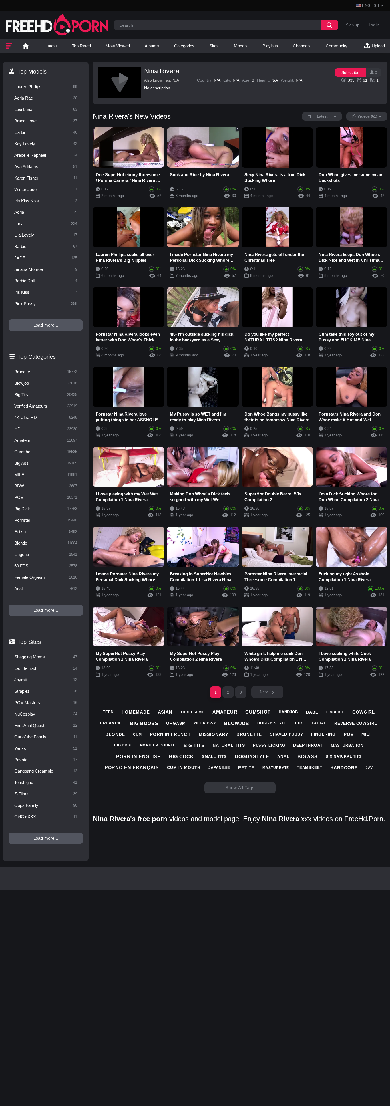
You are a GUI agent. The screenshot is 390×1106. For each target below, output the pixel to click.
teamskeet (309, 767)
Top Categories (36, 357)
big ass (307, 756)
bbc (299, 723)
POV (45, 497)
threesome (192, 712)
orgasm (176, 723)
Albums (152, 45)
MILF (45, 474)
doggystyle (252, 756)
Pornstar (45, 520)
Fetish (45, 531)
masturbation (347, 745)
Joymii (45, 679)
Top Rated (81, 45)
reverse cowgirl (355, 723)
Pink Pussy (45, 303)
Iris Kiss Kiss (45, 200)
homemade (136, 712)
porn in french (170, 734)
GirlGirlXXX (45, 816)
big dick (123, 745)
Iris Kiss (45, 292)
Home (26, 46)
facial (319, 723)
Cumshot (45, 451)
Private (45, 759)
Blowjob (45, 383)
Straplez (45, 691)
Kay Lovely (45, 143)
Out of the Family (45, 736)
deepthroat (308, 745)
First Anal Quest (45, 725)
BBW (45, 486)
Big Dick (45, 508)
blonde (115, 734)
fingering (323, 734)
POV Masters (45, 702)
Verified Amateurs (45, 406)
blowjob (236, 723)
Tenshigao (45, 782)
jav (369, 768)
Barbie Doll (45, 280)
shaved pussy (286, 734)
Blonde (45, 543)
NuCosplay (45, 714)
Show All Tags (240, 787)
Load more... (45, 325)
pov (349, 734)
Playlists (270, 45)
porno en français (132, 767)
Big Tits (45, 394)
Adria (45, 212)
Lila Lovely (45, 235)
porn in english (138, 756)
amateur (224, 712)
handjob (288, 712)
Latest (51, 45)
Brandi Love (45, 120)
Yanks (45, 748)
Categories (184, 45)
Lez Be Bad (45, 668)
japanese (219, 767)
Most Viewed (118, 45)
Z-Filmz (45, 793)
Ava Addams (45, 166)
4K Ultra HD (45, 417)
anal (283, 756)
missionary (213, 734)
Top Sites (29, 642)
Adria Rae (45, 98)
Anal (45, 588)
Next (264, 692)
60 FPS (45, 565)
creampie (111, 723)
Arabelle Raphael (45, 155)
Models (241, 45)
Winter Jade (45, 189)
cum (137, 734)
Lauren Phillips (45, 86)
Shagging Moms (45, 656)
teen (108, 712)
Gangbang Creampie (45, 771)
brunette (249, 734)
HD (45, 428)
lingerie (335, 712)
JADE (45, 257)
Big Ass (45, 463)
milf (366, 734)
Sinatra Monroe (45, 269)
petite (246, 767)
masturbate (275, 768)
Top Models (32, 72)
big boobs (144, 723)
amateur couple (158, 745)
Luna (45, 223)
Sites (214, 45)
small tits (214, 756)
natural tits (229, 745)
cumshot (257, 712)
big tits (194, 745)
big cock (181, 756)
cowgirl (363, 712)
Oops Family (45, 805)
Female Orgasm (45, 577)
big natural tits (343, 756)
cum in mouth (183, 767)
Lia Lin (45, 132)
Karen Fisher (45, 178)
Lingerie (45, 554)
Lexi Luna (45, 109)
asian (165, 712)
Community (336, 45)
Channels (302, 45)
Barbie (45, 246)
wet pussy (205, 723)
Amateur (45, 440)
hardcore (343, 767)
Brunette (45, 371)
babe (312, 712)
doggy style (272, 723)
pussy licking (269, 745)
